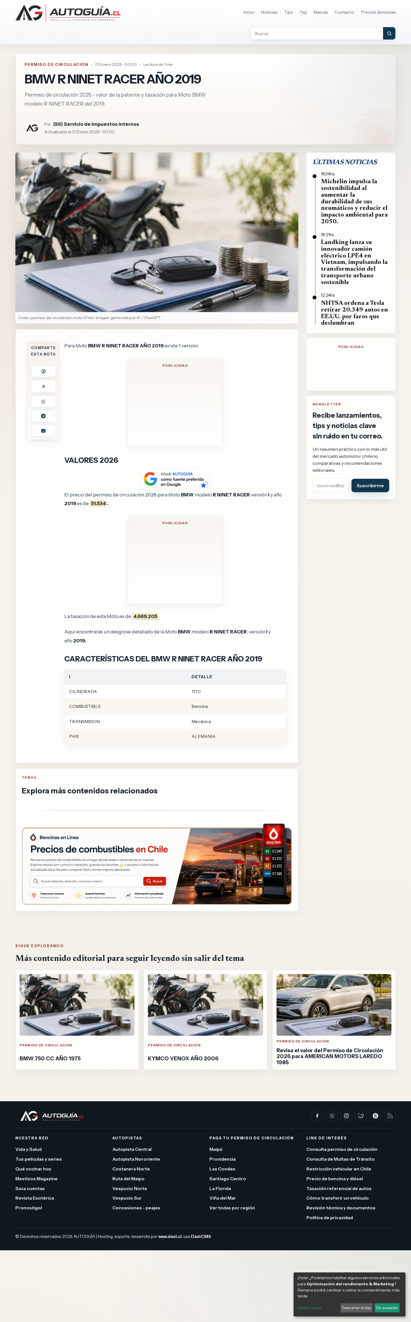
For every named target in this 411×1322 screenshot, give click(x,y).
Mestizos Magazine (36, 1178)
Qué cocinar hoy (33, 1169)
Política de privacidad (329, 1217)
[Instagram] (346, 1115)
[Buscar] (389, 33)
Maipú (216, 1149)
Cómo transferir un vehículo (337, 1198)
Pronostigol (28, 1208)
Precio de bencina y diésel (334, 1178)
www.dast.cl (170, 1236)
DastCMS (201, 1236)
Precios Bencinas (378, 12)
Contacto (344, 12)
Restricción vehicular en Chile (338, 1169)
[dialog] (349, 1294)
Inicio (249, 12)
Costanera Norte (131, 1169)
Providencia (222, 1159)
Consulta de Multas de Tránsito (340, 1159)
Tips (288, 12)
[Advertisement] (175, 406)
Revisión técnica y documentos (340, 1208)
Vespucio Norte (129, 1188)
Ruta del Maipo (128, 1178)
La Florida (220, 1188)
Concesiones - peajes (136, 1208)
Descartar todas (356, 1307)
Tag (303, 12)
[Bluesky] (361, 1115)
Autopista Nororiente (136, 1159)
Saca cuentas (30, 1188)
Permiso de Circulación (56, 64)
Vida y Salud (28, 1149)
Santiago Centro (227, 1178)
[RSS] (390, 1115)
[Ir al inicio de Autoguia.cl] (68, 12)
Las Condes (222, 1169)
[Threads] (375, 1115)
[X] (331, 1115)
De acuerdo (387, 1307)
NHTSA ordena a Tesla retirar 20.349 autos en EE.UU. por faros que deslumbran (354, 314)
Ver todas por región (232, 1208)
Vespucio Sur (127, 1198)
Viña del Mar (222, 1198)
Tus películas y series (38, 1159)
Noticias (269, 12)
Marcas (320, 12)
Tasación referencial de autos (339, 1188)
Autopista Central (132, 1149)
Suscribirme (370, 485)
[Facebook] (317, 1115)
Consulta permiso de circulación (341, 1149)
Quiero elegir (309, 1307)
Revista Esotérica (34, 1198)
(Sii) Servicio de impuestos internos (96, 124)
